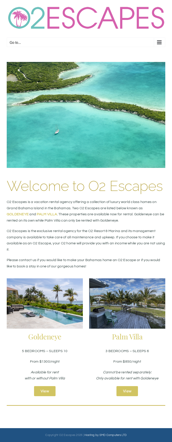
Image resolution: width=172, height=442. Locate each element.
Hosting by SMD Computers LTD (105, 435)
